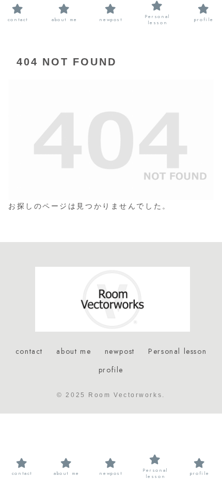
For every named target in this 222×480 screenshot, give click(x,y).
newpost (120, 351)
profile (111, 370)
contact (29, 351)
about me (73, 351)
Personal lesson (177, 351)
